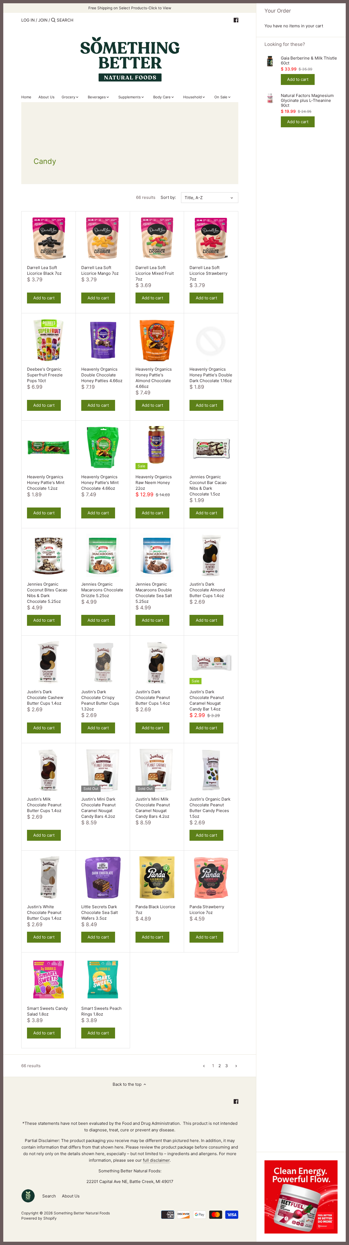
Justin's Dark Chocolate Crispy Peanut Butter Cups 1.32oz (100, 700)
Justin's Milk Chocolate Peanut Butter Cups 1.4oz (44, 804)
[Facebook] (236, 20)
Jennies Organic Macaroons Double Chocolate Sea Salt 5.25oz (154, 593)
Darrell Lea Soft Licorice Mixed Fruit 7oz (155, 273)
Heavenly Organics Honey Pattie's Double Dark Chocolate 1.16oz (210, 375)
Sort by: (168, 197)
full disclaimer (156, 1160)
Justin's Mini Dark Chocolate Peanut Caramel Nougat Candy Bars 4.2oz (98, 807)
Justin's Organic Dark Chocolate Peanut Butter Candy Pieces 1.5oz (209, 807)
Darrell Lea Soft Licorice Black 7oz (44, 270)
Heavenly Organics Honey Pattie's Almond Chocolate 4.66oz (154, 378)
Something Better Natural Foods (82, 1213)
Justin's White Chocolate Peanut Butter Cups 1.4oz (44, 912)
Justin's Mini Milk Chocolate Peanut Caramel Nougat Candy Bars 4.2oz (153, 807)
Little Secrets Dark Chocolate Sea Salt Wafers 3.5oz (99, 912)
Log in (28, 20)
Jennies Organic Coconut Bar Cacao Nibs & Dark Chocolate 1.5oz (208, 485)
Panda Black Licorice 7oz (155, 909)
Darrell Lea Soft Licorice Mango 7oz (100, 270)
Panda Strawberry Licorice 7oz (206, 909)
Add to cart (297, 79)
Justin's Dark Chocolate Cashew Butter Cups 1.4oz (45, 697)
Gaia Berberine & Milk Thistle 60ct (309, 61)
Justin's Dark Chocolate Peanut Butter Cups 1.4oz (153, 697)
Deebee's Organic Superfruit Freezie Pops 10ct (45, 375)
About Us (71, 1196)
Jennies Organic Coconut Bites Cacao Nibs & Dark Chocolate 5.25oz (47, 593)
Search (49, 1196)
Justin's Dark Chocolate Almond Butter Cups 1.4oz (207, 590)
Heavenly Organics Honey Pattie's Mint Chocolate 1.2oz (45, 482)
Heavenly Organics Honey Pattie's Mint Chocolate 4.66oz (100, 482)
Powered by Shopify (39, 1218)
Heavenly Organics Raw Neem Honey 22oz (154, 482)
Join (42, 20)
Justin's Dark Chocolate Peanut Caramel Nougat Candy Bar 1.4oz (206, 700)
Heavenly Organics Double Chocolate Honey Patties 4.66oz (101, 375)
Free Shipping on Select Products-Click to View (129, 8)
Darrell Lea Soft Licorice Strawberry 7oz (208, 273)
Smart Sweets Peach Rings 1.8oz (101, 1011)
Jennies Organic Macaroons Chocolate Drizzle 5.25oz (102, 590)
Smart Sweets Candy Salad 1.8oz (47, 1011)
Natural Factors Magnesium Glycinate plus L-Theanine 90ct (307, 100)
